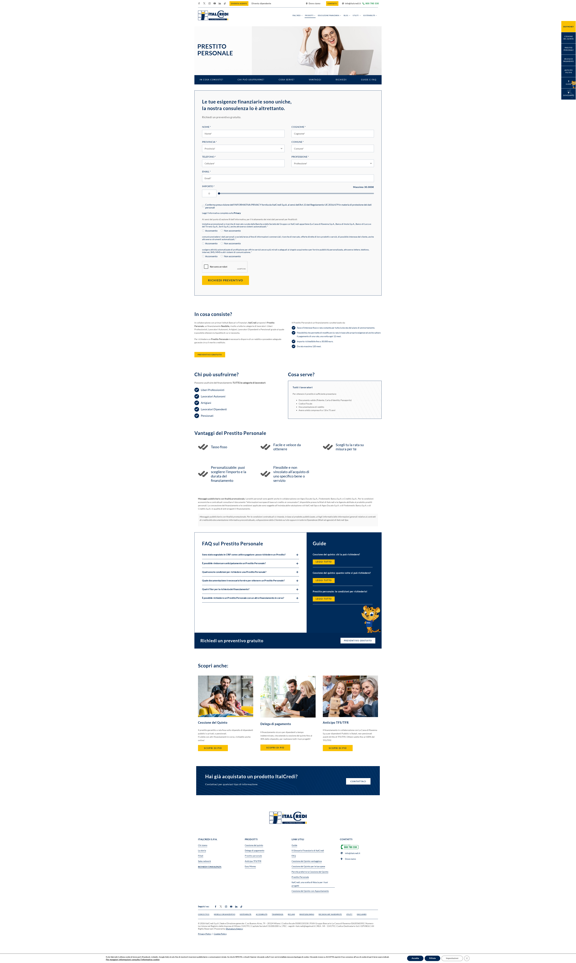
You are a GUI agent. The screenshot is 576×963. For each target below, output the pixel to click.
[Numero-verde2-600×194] (349, 844)
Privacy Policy (204, 934)
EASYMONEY (568, 27)
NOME (206, 126)
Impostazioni (452, 958)
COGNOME (298, 126)
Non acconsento (232, 230)
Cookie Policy (220, 934)
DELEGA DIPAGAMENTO (568, 60)
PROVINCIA (209, 141)
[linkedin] (220, 3)
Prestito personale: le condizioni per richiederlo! (340, 591)
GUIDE (568, 84)
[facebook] (199, 3)
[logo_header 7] (213, 11)
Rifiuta (432, 958)
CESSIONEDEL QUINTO (568, 37)
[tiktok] (225, 3)
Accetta (415, 958)
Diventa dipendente (261, 3)
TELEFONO (209, 156)
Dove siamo (350, 859)
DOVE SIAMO (568, 95)
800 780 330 (372, 3)
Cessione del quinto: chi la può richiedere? (336, 554)
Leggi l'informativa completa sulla (221, 213)
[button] (250, 554)
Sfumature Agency (234, 928)
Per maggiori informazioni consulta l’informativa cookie (132, 959)
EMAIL (206, 171)
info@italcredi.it (353, 3)
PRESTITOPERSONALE (569, 49)
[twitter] (204, 3)
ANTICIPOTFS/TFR (568, 71)
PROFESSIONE (300, 156)
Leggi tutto (324, 562)
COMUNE (297, 141)
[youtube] (215, 3)
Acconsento (211, 230)
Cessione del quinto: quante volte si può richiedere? (342, 572)
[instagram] (209, 3)
